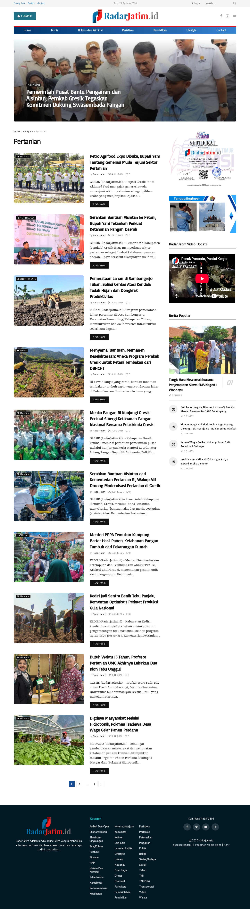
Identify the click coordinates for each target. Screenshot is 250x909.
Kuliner (119, 837)
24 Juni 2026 (117, 491)
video (142, 892)
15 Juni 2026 (117, 614)
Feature (22, 350)
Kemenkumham (98, 888)
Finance (94, 857)
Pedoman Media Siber (208, 844)
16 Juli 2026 (116, 302)
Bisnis (54, 30)
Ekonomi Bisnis (26, 279)
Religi (142, 853)
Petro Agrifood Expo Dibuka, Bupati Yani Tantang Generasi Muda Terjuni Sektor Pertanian (125, 162)
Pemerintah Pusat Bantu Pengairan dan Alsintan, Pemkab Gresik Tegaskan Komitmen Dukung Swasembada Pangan (75, 98)
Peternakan (145, 837)
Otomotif (120, 881)
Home (27, 30)
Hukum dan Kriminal (90, 30)
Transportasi (146, 886)
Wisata (143, 897)
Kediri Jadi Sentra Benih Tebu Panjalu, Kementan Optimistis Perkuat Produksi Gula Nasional (124, 601)
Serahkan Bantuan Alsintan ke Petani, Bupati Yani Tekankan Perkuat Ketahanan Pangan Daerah (123, 223)
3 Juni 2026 (116, 736)
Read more (99, 204)
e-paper (26, 16)
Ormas (118, 875)
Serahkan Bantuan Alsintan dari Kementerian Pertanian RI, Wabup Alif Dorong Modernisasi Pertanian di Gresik (125, 479)
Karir (226, 844)
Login (197, 3)
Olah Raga (121, 870)
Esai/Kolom (96, 846)
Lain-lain (120, 843)
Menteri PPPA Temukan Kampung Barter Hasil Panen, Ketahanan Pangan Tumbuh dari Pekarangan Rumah (124, 540)
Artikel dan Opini (99, 826)
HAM (92, 862)
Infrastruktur (97, 877)
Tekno (142, 870)
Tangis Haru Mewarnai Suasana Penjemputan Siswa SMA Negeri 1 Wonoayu (193, 384)
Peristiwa (128, 30)
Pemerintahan (26, 217)
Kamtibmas (96, 882)
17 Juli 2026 (116, 235)
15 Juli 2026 (116, 430)
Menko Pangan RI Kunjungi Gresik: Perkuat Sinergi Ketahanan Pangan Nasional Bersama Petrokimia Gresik (122, 418)
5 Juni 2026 (116, 674)
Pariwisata (120, 886)
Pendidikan (160, 30)
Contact (41, 3)
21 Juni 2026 (117, 552)
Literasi (119, 859)
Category (28, 131)
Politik (142, 848)
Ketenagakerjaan (124, 826)
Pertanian (34, 85)
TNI (141, 875)
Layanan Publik (123, 848)
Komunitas (120, 832)
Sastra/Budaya (147, 859)
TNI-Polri (144, 881)
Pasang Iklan (20, 3)
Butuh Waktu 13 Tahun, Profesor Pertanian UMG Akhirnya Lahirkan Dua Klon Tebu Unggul (123, 662)
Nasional (22, 535)
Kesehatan (96, 893)
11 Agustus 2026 (56, 112)
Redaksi (31, 3)
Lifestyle (191, 30)
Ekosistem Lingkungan (96, 839)
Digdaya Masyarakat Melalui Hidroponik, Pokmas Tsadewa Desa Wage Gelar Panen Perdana (120, 724)
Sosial (142, 864)
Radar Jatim (35, 112)
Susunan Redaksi (182, 844)
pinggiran (144, 843)
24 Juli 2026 (116, 174)
